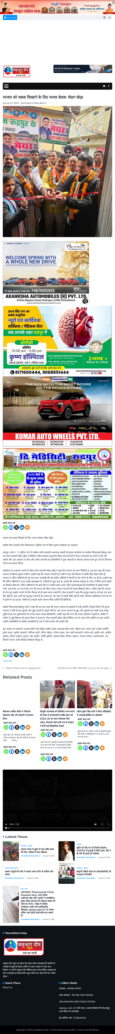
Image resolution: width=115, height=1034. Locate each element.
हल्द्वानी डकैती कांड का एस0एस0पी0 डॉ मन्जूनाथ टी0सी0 (94, 873)
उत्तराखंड (5, 661)
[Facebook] (11, 527)
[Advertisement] (57, 43)
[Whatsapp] (5, 527)
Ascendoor (71, 1030)
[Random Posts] (104, 17)
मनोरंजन (79, 844)
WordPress (94, 1030)
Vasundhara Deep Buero (33, 102)
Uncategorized (11, 868)
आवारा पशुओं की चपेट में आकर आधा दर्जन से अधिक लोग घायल (29, 873)
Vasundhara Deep (40, 1030)
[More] (27, 527)
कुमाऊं (10, 661)
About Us (7, 987)
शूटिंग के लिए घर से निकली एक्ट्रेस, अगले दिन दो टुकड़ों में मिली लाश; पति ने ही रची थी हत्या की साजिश (94, 850)
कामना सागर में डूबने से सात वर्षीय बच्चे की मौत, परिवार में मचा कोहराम (37, 851)
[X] (16, 527)
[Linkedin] (21, 527)
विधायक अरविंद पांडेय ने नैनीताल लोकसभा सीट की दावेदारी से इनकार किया (18, 715)
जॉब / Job (24, 889)
